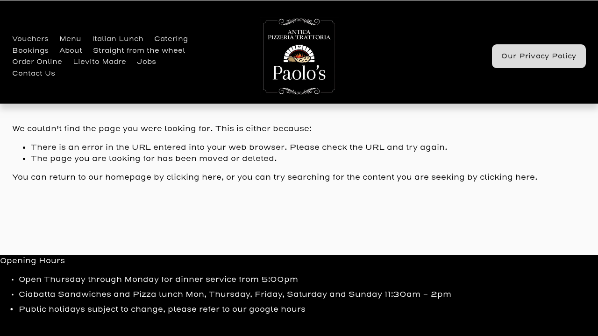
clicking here (193, 177)
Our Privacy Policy (538, 56)
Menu (70, 39)
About (70, 50)
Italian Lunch (117, 39)
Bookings (30, 50)
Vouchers (30, 39)
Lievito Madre (99, 61)
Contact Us (33, 73)
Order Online (37, 61)
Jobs (146, 61)
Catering (171, 39)
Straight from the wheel (139, 50)
